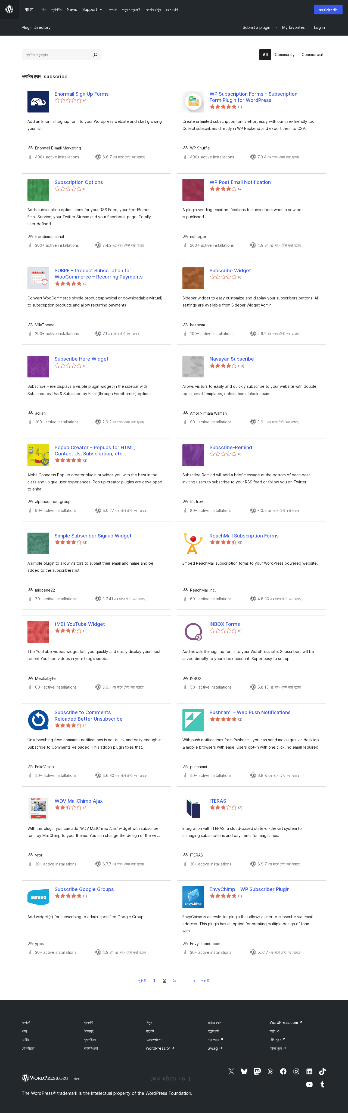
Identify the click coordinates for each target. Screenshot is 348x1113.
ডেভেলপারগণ (154, 1039)
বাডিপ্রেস (278, 1048)
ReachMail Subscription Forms (244, 536)
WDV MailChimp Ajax (79, 801)
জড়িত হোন (214, 1022)
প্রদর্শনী (88, 1022)
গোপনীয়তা (28, 1048)
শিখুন (149, 1022)
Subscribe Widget (230, 270)
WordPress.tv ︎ (160, 1048)
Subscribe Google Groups (84, 889)
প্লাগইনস (90, 1039)
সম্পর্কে (26, 1022)
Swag (215, 1048)
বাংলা (77, 1078)
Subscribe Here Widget (81, 359)
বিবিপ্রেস (278, 1039)
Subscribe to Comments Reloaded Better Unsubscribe (89, 715)
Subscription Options (79, 182)
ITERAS (218, 801)
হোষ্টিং (25, 1039)
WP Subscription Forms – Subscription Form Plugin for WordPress (253, 97)
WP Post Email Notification (240, 182)
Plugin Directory (36, 27)
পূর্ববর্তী (142, 980)
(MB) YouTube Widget (80, 624)
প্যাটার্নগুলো (91, 1048)
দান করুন (215, 1039)
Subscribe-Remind (231, 447)
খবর (24, 1031)
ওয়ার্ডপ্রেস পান (328, 9)
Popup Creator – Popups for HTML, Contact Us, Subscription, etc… (95, 451)
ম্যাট (275, 1031)
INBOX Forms (225, 624)
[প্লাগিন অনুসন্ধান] (95, 54)
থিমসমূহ (88, 1031)
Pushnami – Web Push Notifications (250, 712)
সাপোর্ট (150, 1031)
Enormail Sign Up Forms (82, 94)
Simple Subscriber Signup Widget (93, 536)
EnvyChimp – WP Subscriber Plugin (250, 889)
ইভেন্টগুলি (213, 1031)
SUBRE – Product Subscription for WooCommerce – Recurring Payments (99, 274)
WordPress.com (286, 1022)
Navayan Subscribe (232, 359)
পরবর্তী (205, 980)
